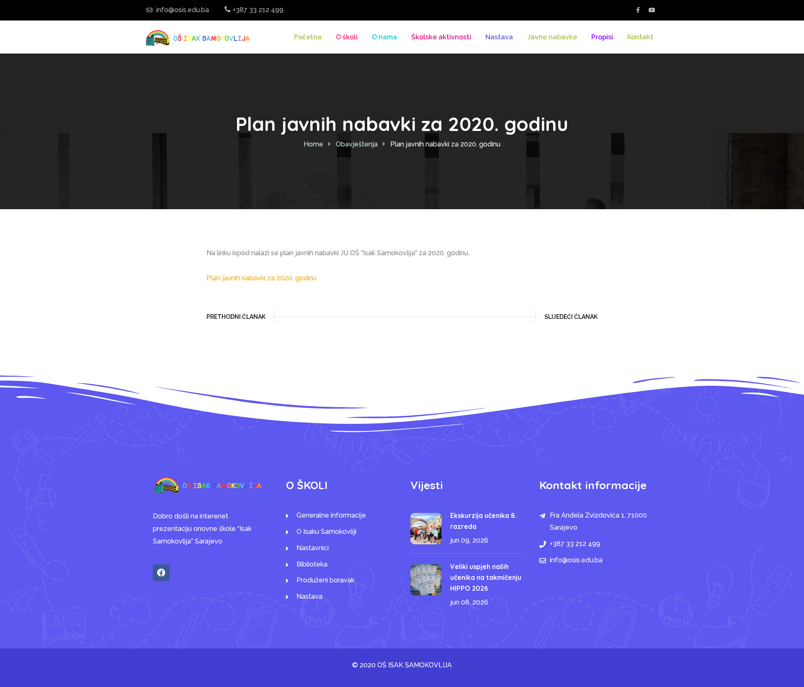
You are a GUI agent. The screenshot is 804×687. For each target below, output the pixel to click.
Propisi (602, 37)
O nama (384, 37)
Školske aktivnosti (441, 37)
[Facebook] (161, 572)
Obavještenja (357, 144)
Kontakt (640, 37)
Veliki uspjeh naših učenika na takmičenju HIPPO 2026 (485, 577)
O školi (347, 37)
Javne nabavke (552, 37)
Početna (308, 37)
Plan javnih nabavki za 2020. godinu (261, 278)
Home (313, 144)
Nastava (499, 37)
